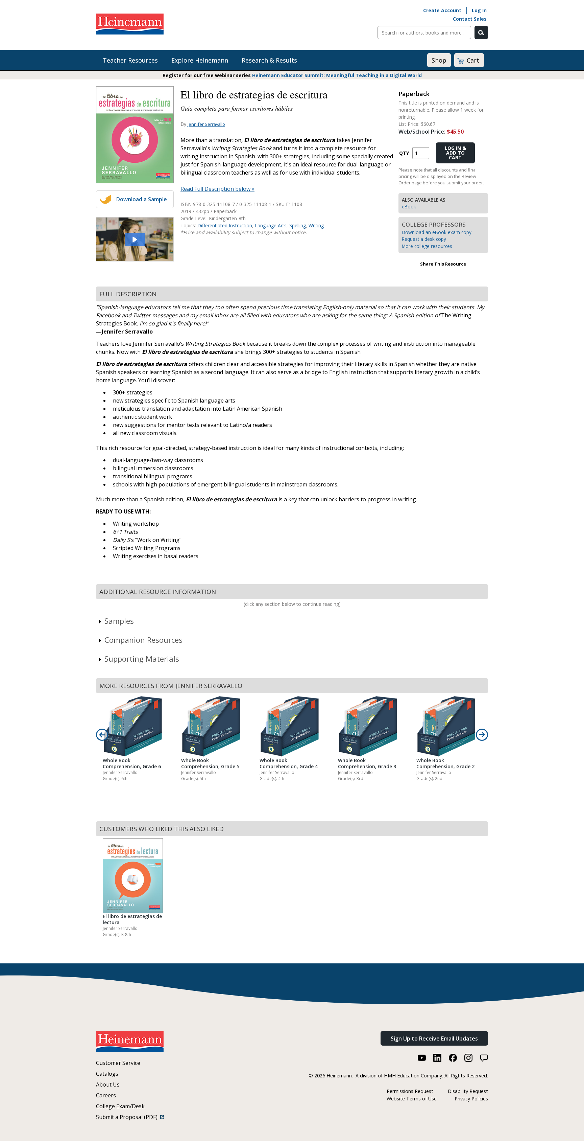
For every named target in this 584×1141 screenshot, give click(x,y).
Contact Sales (470, 19)
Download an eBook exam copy (436, 232)
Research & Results (269, 60)
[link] (135, 239)
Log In (479, 10)
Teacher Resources (130, 60)
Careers (106, 1095)
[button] (135, 239)
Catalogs (107, 1073)
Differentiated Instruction (224, 225)
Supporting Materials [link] (141, 659)
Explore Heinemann (199, 60)
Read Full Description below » (217, 188)
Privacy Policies (471, 1098)
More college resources (427, 246)
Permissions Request (410, 1091)
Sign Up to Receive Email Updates (434, 1038)
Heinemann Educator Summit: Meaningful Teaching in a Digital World (337, 75)
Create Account (442, 10)
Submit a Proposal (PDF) (128, 1117)
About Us (108, 1084)
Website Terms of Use (412, 1098)
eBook (409, 206)
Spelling (297, 225)
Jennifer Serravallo (206, 124)
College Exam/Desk (120, 1106)
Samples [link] (119, 621)
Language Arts (271, 225)
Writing (316, 225)
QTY (404, 153)
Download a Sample (141, 199)
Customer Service (118, 1063)
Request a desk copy (424, 239)
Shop (439, 60)
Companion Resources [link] (143, 640)
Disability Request (468, 1091)
